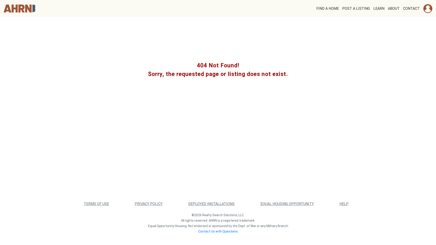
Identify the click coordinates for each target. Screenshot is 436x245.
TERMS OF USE (96, 204)
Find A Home (327, 8)
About (394, 8)
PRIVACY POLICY (149, 204)
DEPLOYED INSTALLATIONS (211, 204)
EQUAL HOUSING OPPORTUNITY (287, 204)
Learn (378, 8)
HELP (344, 204)
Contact (411, 8)
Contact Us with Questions (218, 231)
